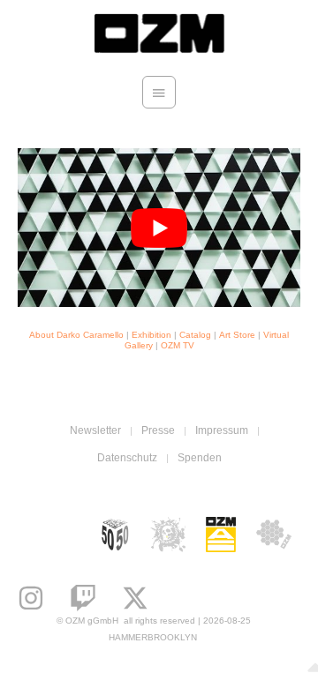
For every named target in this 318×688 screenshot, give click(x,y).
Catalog (195, 335)
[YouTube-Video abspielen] (159, 227)
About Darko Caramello (76, 335)
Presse (158, 430)
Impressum (221, 430)
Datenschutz (127, 458)
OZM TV (177, 345)
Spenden (200, 458)
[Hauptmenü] (159, 92)
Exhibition (151, 335)
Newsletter (95, 430)
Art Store (237, 335)
